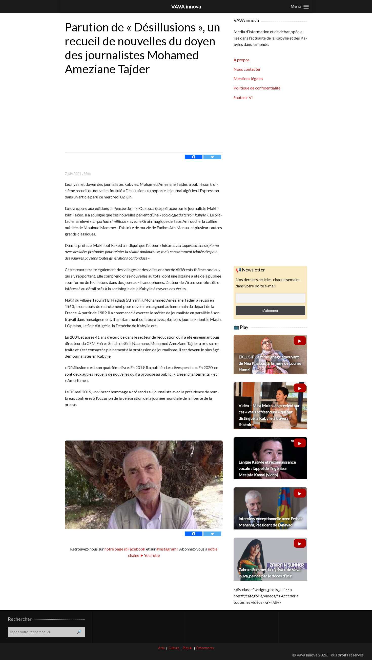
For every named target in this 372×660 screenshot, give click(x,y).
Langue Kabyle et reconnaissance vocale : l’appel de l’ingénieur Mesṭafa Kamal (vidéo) (267, 468)
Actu (161, 648)
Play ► (188, 648)
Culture (174, 648)
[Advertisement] (144, 114)
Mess (87, 173)
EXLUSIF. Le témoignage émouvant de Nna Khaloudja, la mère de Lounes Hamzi (270, 363)
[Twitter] (212, 157)
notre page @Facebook (125, 548)
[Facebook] (193, 157)
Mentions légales (248, 78)
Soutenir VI (243, 97)
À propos (242, 59)
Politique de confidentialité (257, 87)
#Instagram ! (167, 548)
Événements (205, 648)
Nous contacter (247, 69)
